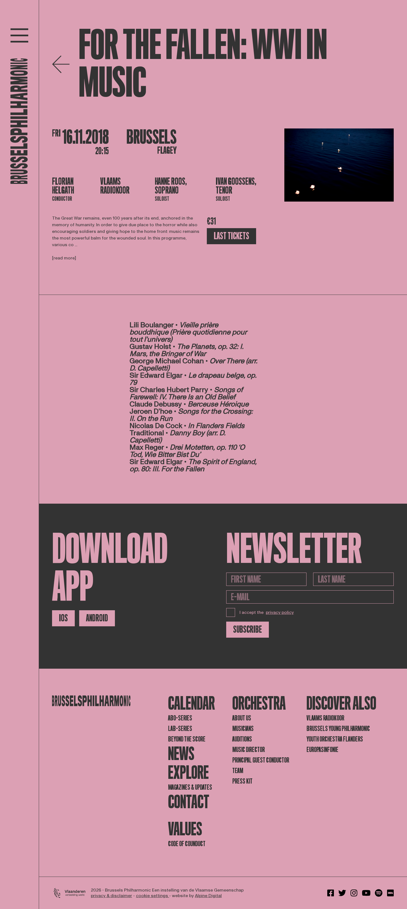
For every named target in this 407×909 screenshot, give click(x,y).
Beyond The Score (186, 739)
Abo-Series (180, 718)
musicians (243, 729)
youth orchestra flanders (334, 739)
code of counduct (186, 844)
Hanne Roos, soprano (171, 186)
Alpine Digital (208, 896)
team (237, 771)
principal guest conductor (260, 760)
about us (241, 718)
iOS (63, 618)
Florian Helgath (63, 186)
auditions (242, 739)
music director (248, 750)
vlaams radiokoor (325, 718)
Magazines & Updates (190, 787)
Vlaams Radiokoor (115, 186)
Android (97, 618)
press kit (242, 781)
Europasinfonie (322, 750)
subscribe (247, 629)
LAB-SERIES (180, 729)
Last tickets (231, 236)
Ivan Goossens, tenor (236, 186)
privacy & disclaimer (111, 896)
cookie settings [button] (152, 896)
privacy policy (280, 612)
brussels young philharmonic (338, 729)
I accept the (266, 612)
